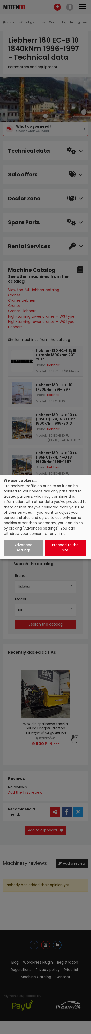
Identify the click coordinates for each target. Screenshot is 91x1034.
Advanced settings (23, 547)
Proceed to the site (65, 547)
